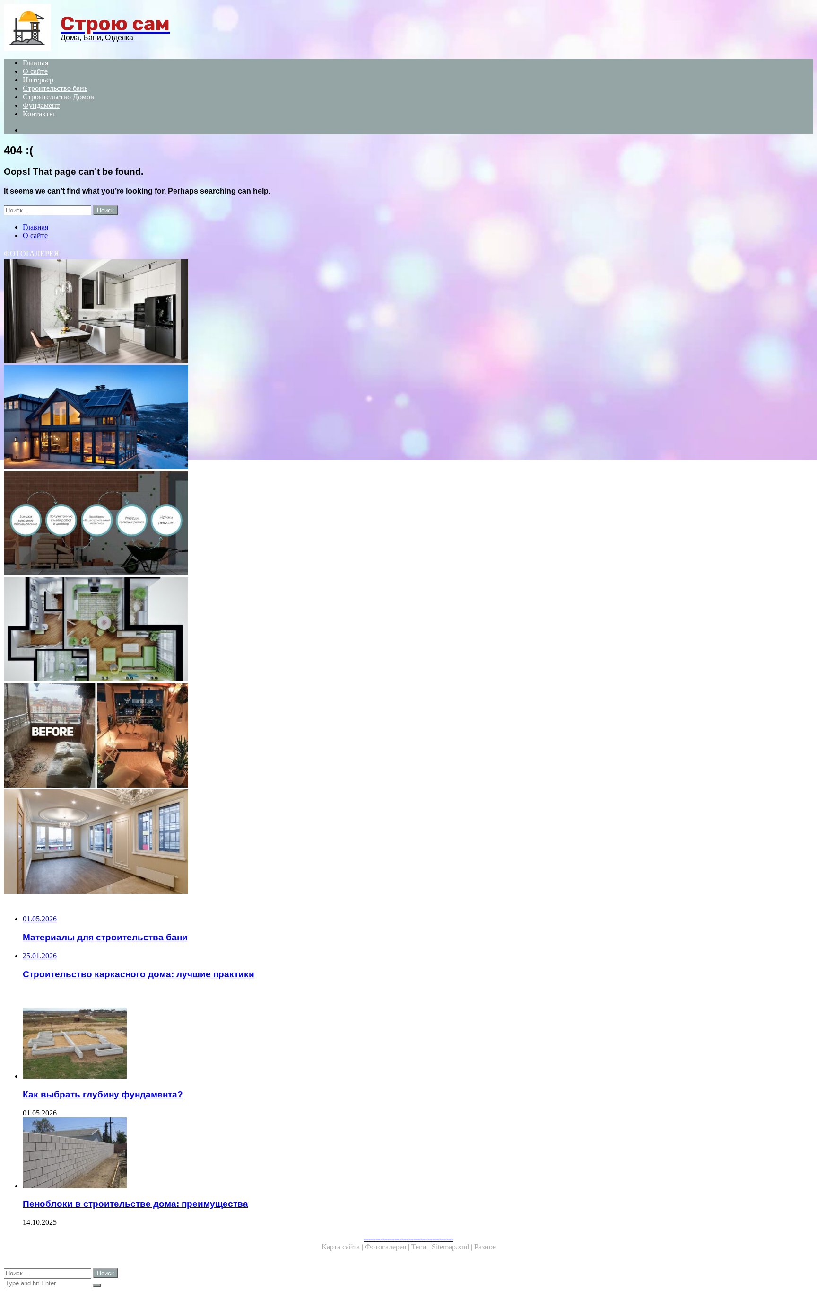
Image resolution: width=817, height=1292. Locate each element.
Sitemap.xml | (453, 1247)
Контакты (38, 114)
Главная (35, 63)
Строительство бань (55, 88)
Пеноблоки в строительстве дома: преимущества (135, 1204)
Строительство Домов (58, 97)
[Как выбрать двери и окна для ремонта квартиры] (287, 842)
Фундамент (41, 105)
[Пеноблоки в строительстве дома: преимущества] (297, 1153)
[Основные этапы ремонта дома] (287, 524)
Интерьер (38, 80)
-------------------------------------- (408, 1238)
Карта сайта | (343, 1247)
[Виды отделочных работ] (287, 418)
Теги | (421, 1247)
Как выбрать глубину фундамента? (103, 1094)
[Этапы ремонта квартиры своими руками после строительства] (287, 736)
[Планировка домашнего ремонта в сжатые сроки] (287, 630)
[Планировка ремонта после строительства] (287, 312)
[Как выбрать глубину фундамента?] (297, 1044)
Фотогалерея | (388, 1247)
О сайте (35, 71)
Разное (485, 1247)
